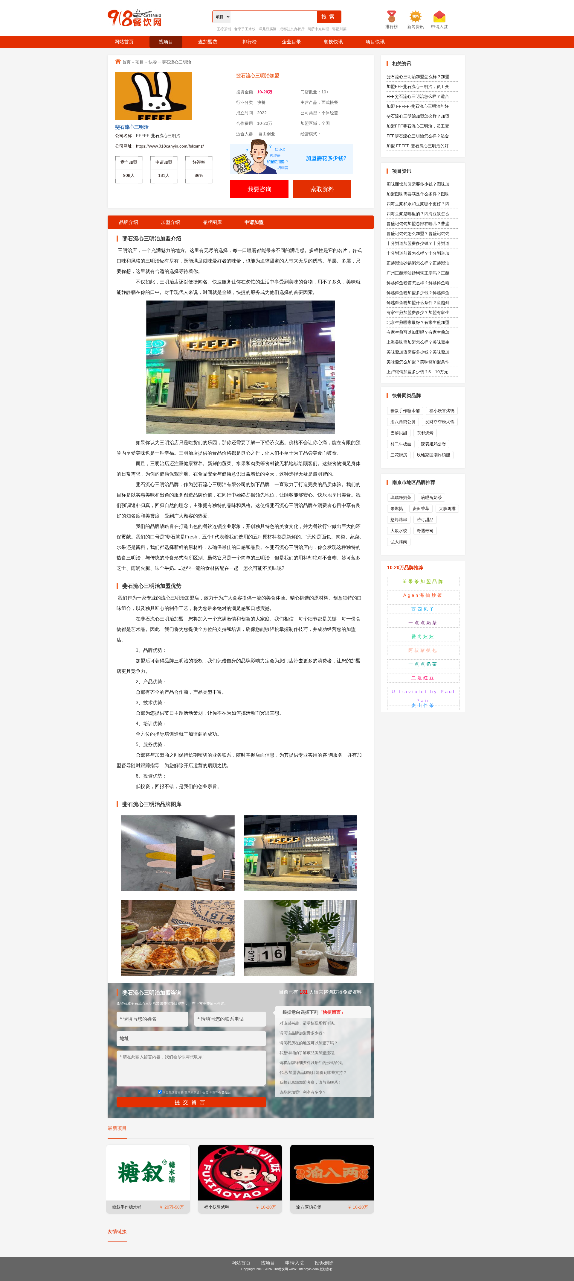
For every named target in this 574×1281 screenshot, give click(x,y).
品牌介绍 (128, 222)
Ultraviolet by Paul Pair (423, 696)
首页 (126, 62)
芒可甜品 (425, 519)
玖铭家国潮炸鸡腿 (433, 455)
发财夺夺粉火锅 (439, 421)
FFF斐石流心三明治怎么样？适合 (418, 96)
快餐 (153, 62)
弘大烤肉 (398, 541)
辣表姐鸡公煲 (433, 443)
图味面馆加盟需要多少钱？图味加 (418, 184)
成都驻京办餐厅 (292, 29)
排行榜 (249, 41)
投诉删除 (324, 1262)
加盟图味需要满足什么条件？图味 (418, 194)
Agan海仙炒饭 (423, 595)
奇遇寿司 (425, 530)
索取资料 (322, 189)
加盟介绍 (170, 222)
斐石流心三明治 (176, 62)
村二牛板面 (400, 443)
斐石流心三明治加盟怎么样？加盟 (418, 76)
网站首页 (124, 41)
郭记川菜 (339, 29)
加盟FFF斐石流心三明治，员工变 (418, 86)
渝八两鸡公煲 (308, 1207)
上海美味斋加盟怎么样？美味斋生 (418, 342)
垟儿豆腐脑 (268, 29)
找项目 (166, 41)
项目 (139, 62)
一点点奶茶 (423, 622)
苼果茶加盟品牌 (423, 581)
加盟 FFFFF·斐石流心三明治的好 (418, 106)
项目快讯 (375, 41)
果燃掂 (396, 508)
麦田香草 (421, 508)
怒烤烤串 (398, 519)
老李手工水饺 (245, 29)
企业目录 (291, 41)
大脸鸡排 (447, 508)
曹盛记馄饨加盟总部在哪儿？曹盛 (418, 223)
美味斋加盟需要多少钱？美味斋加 (418, 352)
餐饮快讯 (333, 41)
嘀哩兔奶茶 (431, 497)
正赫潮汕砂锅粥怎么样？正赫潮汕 (418, 263)
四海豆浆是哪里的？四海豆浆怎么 (418, 213)
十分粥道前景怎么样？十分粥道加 (418, 253)
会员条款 (224, 1092)
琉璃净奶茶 (400, 497)
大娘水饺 (398, 530)
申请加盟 (254, 222)
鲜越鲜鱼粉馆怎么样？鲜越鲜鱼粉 (418, 282)
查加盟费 (207, 41)
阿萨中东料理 (318, 29)
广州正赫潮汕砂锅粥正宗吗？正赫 (418, 273)
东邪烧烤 (425, 432)
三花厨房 (398, 455)
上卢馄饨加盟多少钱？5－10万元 (417, 371)
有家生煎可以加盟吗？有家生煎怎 (418, 332)
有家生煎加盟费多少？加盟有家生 (418, 312)
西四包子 (423, 608)
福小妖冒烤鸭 (216, 1207)
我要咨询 (259, 189)
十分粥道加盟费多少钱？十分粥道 (418, 243)
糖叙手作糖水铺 (126, 1207)
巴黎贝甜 (398, 432)
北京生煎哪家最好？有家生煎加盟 (418, 322)
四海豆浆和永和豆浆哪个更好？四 (418, 203)
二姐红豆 (423, 677)
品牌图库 (212, 222)
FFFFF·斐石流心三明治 (158, 135)
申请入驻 (294, 1262)
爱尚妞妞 (423, 636)
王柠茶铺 (224, 29)
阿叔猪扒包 (423, 650)
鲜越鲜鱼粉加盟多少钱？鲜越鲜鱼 (418, 292)
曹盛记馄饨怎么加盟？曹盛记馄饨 (418, 233)
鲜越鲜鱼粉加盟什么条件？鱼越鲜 (418, 302)
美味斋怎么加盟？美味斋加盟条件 (418, 361)
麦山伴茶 (423, 705)
